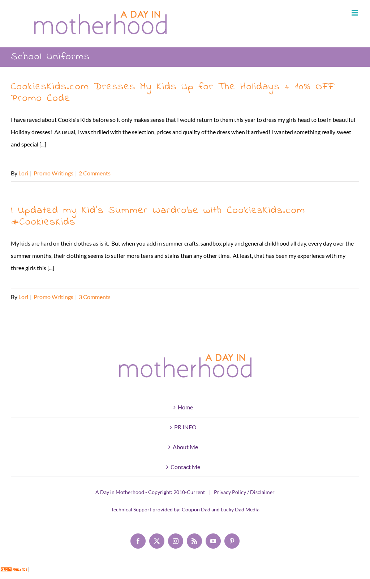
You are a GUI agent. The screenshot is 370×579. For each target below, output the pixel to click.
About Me (185, 446)
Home (185, 407)
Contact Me (185, 466)
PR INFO (185, 426)
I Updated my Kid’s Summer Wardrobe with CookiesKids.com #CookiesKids (158, 216)
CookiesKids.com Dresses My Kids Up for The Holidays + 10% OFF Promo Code (172, 93)
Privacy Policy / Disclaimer (244, 492)
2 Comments (95, 173)
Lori (23, 173)
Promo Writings (53, 173)
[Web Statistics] (14, 572)
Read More (345, 173)
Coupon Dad (196, 509)
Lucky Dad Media (240, 509)
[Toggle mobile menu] (355, 13)
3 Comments (95, 296)
